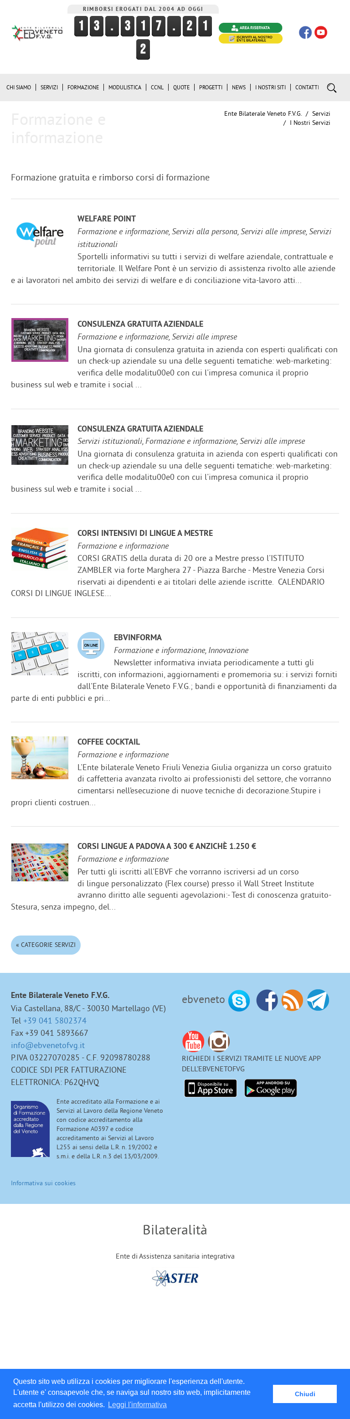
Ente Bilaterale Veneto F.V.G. (263, 113)
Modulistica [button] (124, 87)
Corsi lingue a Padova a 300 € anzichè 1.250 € (166, 847)
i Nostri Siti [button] (270, 87)
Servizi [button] (49, 87)
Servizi (321, 113)
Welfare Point (106, 219)
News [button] (239, 87)
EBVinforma (138, 638)
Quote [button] (181, 87)
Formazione (83, 87)
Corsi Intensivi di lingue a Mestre (145, 534)
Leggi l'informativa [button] (137, 1405)
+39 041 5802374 (55, 1020)
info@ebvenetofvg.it (48, 1045)
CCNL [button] (157, 87)
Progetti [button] (210, 87)
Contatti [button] (307, 87)
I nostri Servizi (310, 122)
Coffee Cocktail (108, 742)
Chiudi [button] (305, 1394)
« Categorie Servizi (46, 945)
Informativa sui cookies (43, 1183)
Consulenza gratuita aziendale (140, 324)
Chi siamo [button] (18, 87)
